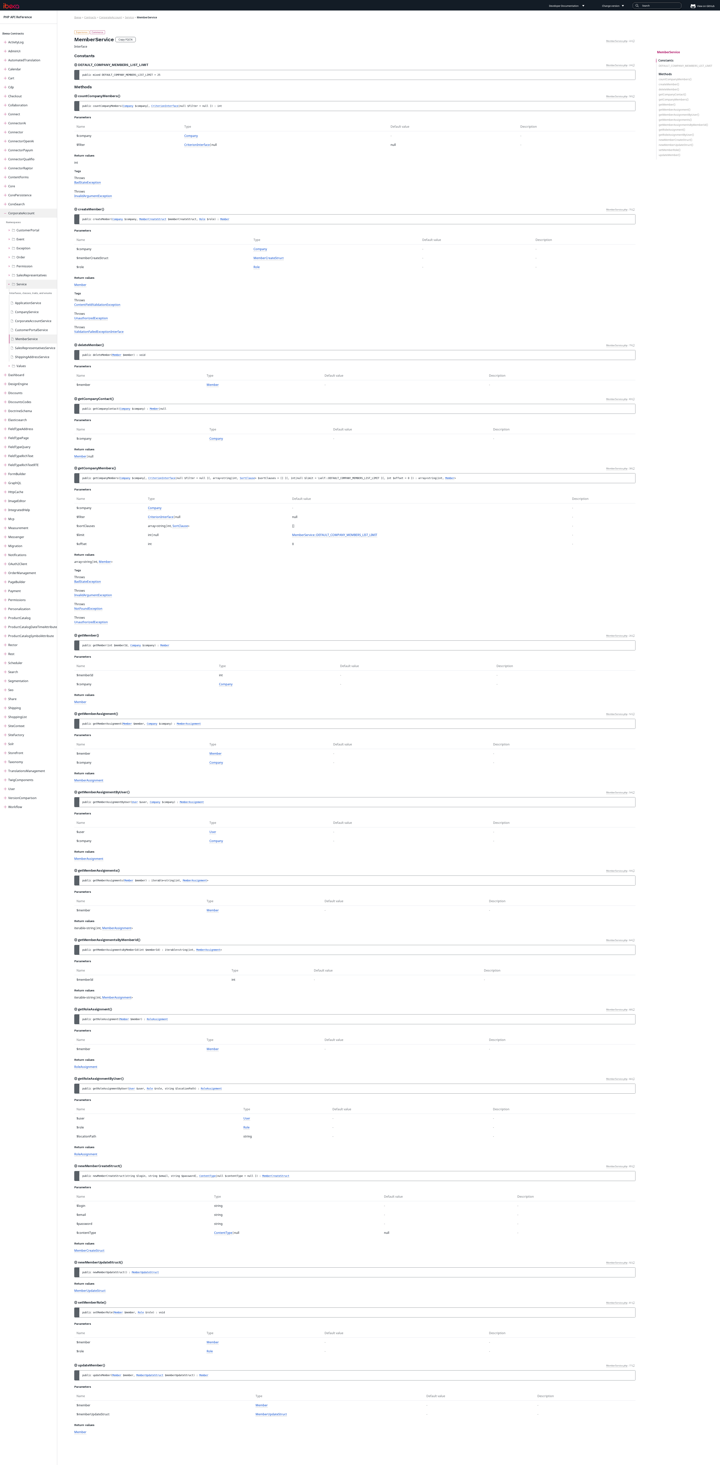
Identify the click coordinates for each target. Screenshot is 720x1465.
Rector (13, 645)
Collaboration (18, 105)
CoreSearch (16, 204)
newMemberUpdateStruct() (676, 145)
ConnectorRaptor (20, 168)
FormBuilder (17, 474)
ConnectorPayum (20, 150)
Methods (665, 74)
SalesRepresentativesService (35, 348)
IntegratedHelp (19, 510)
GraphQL (14, 483)
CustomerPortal (27, 230)
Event (20, 239)
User (11, 789)
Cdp (11, 87)
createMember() (669, 84)
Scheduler (15, 663)
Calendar (14, 69)
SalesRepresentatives (31, 275)
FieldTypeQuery (19, 447)
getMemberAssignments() (675, 119)
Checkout (15, 96)
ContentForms (18, 177)
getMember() (667, 104)
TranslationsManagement (26, 771)
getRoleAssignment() (672, 129)
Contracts (90, 17)
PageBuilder (17, 582)
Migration (15, 546)
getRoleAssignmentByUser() (676, 134)
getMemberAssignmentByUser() (679, 114)
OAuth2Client (17, 564)
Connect (14, 114)
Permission (24, 266)
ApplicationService (28, 303)
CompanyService (27, 312)
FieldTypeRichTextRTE (23, 465)
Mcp (11, 519)
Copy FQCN (125, 39)
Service (21, 284)
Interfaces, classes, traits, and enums (30, 293)
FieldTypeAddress (20, 429)
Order (20, 257)
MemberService (26, 339)
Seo (11, 690)
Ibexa (77, 17)
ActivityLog (16, 42)
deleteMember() (669, 89)
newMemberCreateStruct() (675, 140)
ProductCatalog (19, 618)
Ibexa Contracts (13, 33)
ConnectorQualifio (21, 159)
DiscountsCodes (19, 402)
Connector (15, 132)
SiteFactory (16, 735)
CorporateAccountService (33, 321)
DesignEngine (18, 384)
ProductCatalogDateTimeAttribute (32, 627)
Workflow (15, 807)
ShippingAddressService (32, 357)
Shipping (14, 708)
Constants (666, 60)
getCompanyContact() (672, 94)
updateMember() (669, 155)
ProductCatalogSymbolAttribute (31, 636)
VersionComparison (22, 798)
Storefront (15, 753)
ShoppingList (17, 717)
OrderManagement (22, 573)
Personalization (19, 609)
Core (11, 186)
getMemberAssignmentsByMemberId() (683, 125)
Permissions (17, 600)
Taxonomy (15, 762)
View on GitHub (706, 6)
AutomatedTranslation (24, 60)
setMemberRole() (669, 150)
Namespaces (13, 222)
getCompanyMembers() (673, 99)
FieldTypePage (18, 438)
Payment (14, 591)
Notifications (17, 555)
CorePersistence (20, 195)
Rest (11, 654)
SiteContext (16, 726)
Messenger (16, 537)
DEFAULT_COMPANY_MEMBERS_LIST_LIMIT (685, 65)
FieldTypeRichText (20, 456)
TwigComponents (20, 780)
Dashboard (16, 375)
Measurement (18, 528)
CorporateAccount (21, 213)
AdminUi (14, 51)
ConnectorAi (17, 123)
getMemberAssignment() (674, 109)
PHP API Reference (18, 17)
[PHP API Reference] (11, 5)
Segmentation (18, 681)
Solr (11, 744)
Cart (11, 78)
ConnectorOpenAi (21, 141)
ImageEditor (17, 501)
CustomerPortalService (31, 330)
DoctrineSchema (20, 411)
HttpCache (15, 492)
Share (12, 699)
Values (21, 366)
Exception (23, 248)
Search (13, 672)
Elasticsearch (17, 420)
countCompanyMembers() (675, 79)
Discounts (15, 393)
